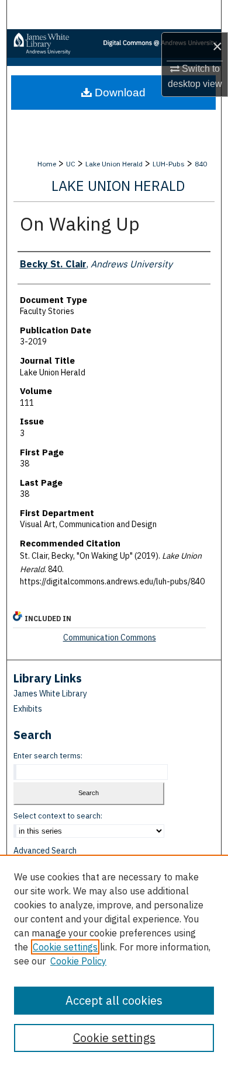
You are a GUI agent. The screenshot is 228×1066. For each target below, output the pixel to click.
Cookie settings (65, 947)
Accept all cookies (114, 1000)
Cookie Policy (78, 961)
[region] (114, 960)
